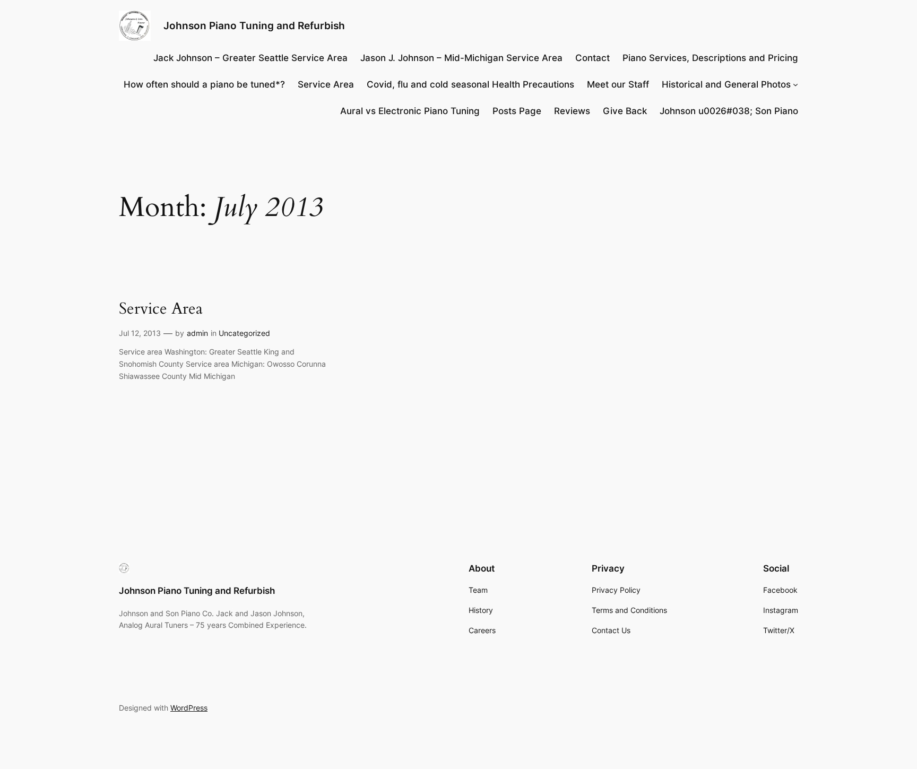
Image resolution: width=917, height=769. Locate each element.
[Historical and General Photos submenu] (795, 84)
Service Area (161, 309)
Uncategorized (244, 333)
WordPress (188, 707)
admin (197, 333)
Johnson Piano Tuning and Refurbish (254, 25)
